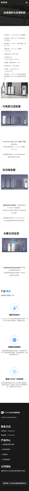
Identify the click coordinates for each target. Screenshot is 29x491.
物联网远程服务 (14, 347)
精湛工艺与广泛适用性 (14, 379)
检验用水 (5, 454)
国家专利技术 (14, 315)
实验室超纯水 (6, 459)
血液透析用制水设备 (8, 444)
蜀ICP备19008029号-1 (14, 487)
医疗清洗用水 (6, 449)
